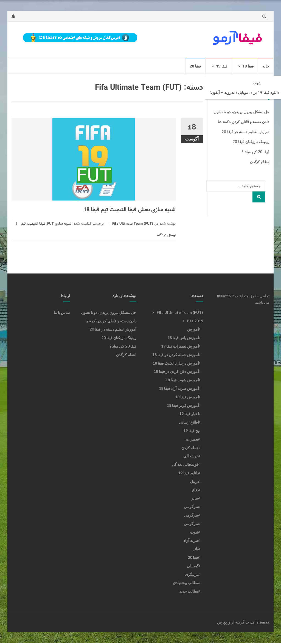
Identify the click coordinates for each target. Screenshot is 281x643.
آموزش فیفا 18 (187, 396)
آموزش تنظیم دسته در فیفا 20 (245, 132)
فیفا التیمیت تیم (33, 224)
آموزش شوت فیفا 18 (182, 379)
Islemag (262, 622)
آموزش (193, 329)
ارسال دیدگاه (166, 235)
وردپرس (224, 622)
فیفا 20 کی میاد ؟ (255, 152)
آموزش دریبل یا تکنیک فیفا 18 (176, 363)
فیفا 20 (195, 66)
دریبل (194, 481)
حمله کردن (190, 447)
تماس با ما (62, 312)
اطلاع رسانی (189, 422)
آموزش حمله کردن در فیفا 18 (175, 354)
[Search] (258, 196)
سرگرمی (191, 506)
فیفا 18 (248, 66)
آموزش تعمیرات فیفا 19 (180, 346)
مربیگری (192, 574)
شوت (257, 82)
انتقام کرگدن (259, 162)
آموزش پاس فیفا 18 (183, 337)
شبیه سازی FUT (59, 224)
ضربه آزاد (191, 540)
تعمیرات (192, 439)
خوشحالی (191, 455)
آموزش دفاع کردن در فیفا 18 (176, 371)
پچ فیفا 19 (191, 430)
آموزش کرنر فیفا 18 (183, 405)
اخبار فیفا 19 (189, 413)
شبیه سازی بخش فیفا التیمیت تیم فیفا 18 (129, 209)
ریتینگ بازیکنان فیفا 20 (251, 142)
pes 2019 (195, 320)
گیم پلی (193, 565)
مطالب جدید (189, 591)
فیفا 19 (221, 66)
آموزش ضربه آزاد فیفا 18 (179, 388)
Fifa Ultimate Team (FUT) (132, 224)
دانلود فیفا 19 (188, 472)
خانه (265, 66)
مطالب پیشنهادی (186, 582)
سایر (195, 498)
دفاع (195, 489)
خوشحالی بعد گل (185, 464)
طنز (196, 548)
